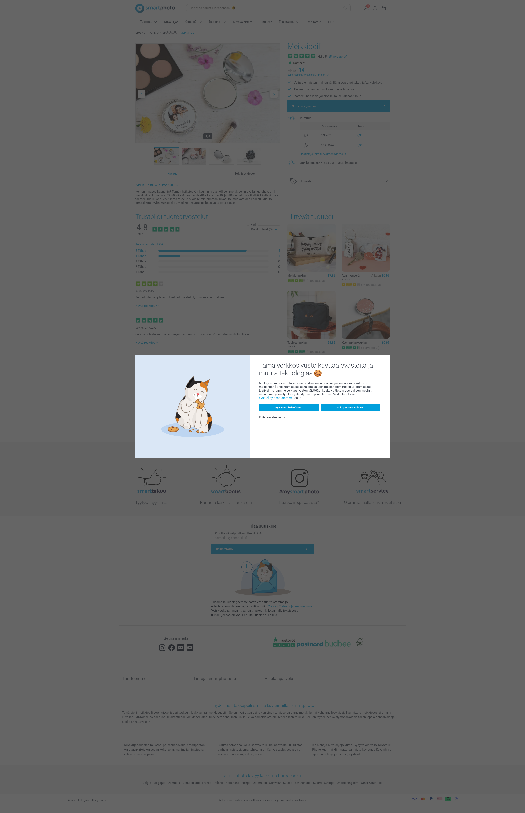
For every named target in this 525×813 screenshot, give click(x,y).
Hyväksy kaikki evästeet (288, 407)
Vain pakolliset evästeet (350, 407)
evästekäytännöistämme (276, 398)
